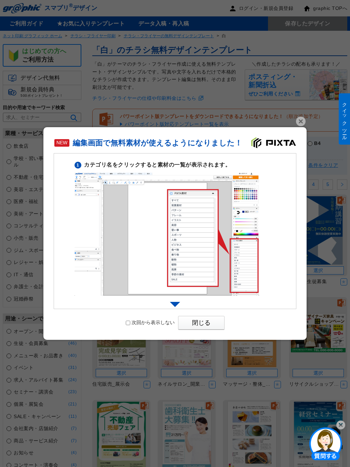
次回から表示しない (153, 322)
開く (326, 443)
